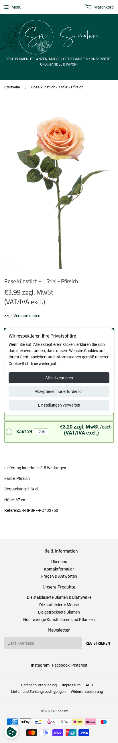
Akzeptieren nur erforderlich (59, 391)
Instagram (40, 665)
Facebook (61, 665)
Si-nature (60, 711)
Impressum (71, 685)
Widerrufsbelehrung (87, 691)
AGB (89, 685)
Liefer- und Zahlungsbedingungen (38, 691)
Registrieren (98, 643)
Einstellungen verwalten (59, 405)
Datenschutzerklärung (39, 685)
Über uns (59, 561)
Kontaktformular (59, 569)
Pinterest (79, 665)
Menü (16, 7)
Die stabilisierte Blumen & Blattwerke (59, 597)
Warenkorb (103, 7)
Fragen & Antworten (59, 576)
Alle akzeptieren (59, 377)
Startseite (12, 87)
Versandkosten (26, 315)
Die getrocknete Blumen (59, 612)
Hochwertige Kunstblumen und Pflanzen (59, 619)
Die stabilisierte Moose (59, 604)
